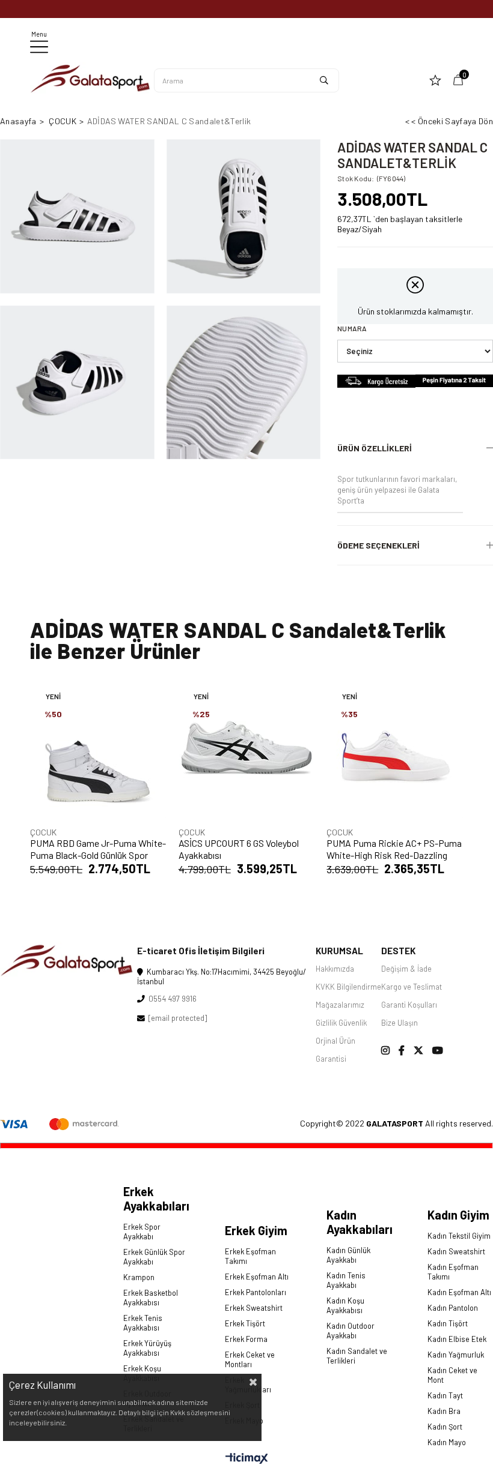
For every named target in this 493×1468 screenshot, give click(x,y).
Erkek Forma (246, 1339)
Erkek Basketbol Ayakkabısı (150, 1297)
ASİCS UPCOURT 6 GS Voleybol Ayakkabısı (239, 849)
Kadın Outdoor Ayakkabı (350, 1330)
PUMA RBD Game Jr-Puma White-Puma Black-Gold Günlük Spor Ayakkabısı (98, 849)
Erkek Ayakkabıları (156, 1198)
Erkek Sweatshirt (254, 1308)
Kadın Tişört (447, 1323)
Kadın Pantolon (452, 1308)
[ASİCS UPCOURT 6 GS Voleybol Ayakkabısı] (247, 750)
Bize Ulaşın (399, 1022)
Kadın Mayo (446, 1442)
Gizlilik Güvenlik (341, 1022)
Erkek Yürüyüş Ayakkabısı (147, 1348)
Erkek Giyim (256, 1230)
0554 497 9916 (171, 998)
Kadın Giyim (458, 1215)
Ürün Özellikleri (374, 448)
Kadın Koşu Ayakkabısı (345, 1305)
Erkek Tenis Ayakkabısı (142, 1322)
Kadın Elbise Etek (456, 1339)
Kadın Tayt (445, 1395)
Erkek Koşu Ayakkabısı (142, 1373)
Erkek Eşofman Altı (257, 1276)
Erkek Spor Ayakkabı (142, 1231)
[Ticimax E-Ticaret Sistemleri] (246, 1459)
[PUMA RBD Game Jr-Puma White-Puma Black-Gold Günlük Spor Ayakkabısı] (98, 750)
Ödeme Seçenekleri (378, 545)
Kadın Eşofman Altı (459, 1292)
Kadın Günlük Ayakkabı (348, 1255)
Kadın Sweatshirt (456, 1251)
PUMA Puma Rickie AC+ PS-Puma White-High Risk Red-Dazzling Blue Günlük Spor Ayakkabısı (394, 849)
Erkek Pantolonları (255, 1292)
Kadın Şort (444, 1426)
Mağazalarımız (340, 1004)
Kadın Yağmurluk (455, 1354)
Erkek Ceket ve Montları (250, 1359)
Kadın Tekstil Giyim (459, 1236)
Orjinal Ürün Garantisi (335, 1049)
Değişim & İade (406, 968)
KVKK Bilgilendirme (348, 986)
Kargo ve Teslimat (411, 986)
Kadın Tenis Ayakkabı (346, 1280)
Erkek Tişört (245, 1323)
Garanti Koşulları (409, 1004)
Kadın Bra (444, 1411)
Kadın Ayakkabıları (359, 1222)
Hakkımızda (335, 968)
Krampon (139, 1277)
